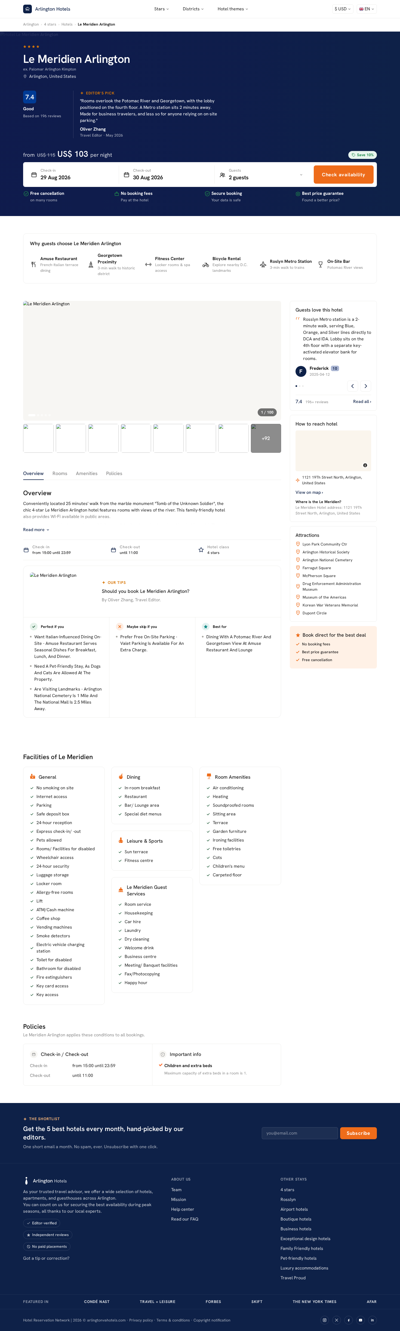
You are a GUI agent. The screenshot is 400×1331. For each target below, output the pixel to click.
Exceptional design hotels (306, 1238)
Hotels (67, 24)
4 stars (50, 24)
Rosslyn (288, 1199)
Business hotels (296, 1229)
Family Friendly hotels (302, 1248)
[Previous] (352, 386)
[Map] (333, 450)
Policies (114, 473)
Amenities (86, 473)
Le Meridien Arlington (76, 58)
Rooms (60, 473)
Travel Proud (293, 1278)
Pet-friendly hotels (299, 1258)
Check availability (343, 174)
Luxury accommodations (304, 1268)
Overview (33, 473)
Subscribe (358, 1133)
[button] (342, 9)
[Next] (365, 386)
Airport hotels (294, 1209)
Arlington (31, 24)
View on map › (309, 492)
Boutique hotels (296, 1219)
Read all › (362, 401)
